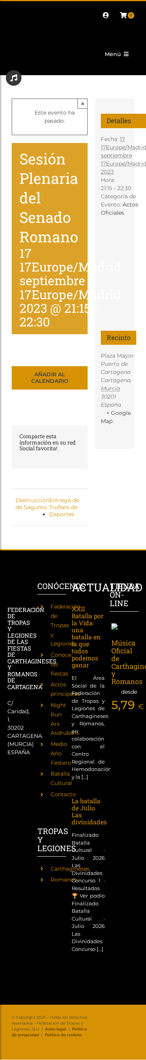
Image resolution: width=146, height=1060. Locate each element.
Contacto (63, 794)
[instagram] (39, 8)
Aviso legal (55, 1029)
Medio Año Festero (61, 753)
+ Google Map (116, 417)
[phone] (26, 22)
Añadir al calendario (50, 377)
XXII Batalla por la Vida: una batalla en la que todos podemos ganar (88, 637)
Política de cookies (63, 1034)
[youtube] (76, 8)
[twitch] (51, 8)
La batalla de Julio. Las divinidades (89, 811)
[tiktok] (64, 8)
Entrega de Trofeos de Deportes (64, 507)
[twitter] (26, 8)
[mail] (14, 22)
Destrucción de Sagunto (32, 504)
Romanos (64, 879)
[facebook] (14, 8)
